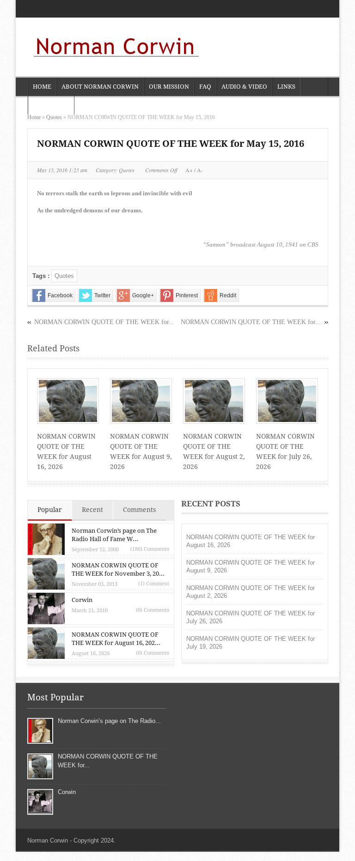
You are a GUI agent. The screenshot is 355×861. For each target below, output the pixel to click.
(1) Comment (153, 584)
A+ (189, 170)
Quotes (54, 117)
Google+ (143, 295)
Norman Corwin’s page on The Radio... (109, 720)
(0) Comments (152, 610)
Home (42, 86)
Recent (92, 509)
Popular (49, 509)
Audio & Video (244, 86)
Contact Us (51, 105)
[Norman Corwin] (114, 48)
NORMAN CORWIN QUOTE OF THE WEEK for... (251, 322)
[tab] (50, 510)
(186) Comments (149, 549)
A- (199, 170)
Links (286, 86)
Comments (139, 509)
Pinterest (187, 295)
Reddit (228, 295)
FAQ (205, 86)
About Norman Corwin (100, 86)
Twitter (102, 295)
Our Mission (169, 86)
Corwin (82, 599)
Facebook (60, 295)
